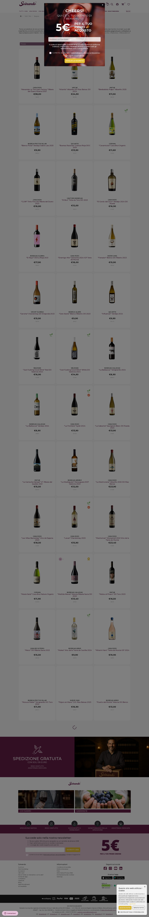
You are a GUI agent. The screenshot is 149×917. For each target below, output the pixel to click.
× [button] (144, 886)
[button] (132, 912)
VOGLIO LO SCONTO (75, 61)
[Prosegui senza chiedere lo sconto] (102, 5)
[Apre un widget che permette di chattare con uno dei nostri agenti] (10, 913)
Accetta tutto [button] (125, 908)
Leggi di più (132, 904)
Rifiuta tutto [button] (139, 908)
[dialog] (132, 900)
